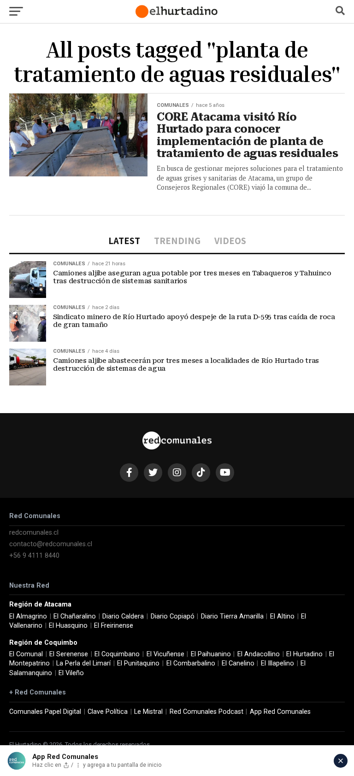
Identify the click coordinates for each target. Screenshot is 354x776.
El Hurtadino (304, 654)
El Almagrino (28, 616)
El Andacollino (258, 654)
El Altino (282, 616)
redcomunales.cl (34, 533)
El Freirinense (113, 626)
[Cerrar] (341, 761)
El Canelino (238, 663)
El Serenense (68, 654)
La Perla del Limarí (83, 663)
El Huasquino (68, 626)
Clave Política (108, 712)
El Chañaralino (74, 616)
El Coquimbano (117, 654)
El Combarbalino (190, 663)
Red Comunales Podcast (206, 712)
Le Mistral (148, 712)
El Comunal (26, 654)
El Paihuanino (211, 654)
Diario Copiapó (173, 616)
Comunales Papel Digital (45, 712)
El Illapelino (277, 663)
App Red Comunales (280, 712)
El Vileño (71, 673)
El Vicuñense (165, 654)
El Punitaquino (138, 663)
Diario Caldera (123, 616)
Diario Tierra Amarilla (232, 616)
